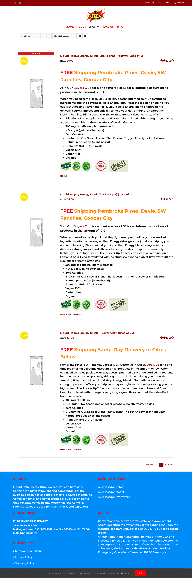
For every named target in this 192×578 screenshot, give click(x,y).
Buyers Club (82, 88)
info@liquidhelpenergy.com (30, 520)
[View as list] (85, 36)
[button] (122, 26)
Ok (140, 573)
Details (64, 176)
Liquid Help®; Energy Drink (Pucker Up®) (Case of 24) (97, 333)
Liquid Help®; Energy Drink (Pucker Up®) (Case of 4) (96, 194)
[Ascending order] (49, 36)
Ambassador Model (111, 492)
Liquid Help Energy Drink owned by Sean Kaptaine (47, 487)
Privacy (123, 573)
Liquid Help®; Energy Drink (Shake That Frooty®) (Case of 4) (101, 55)
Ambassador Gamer (111, 487)
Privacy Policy (23, 557)
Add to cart (66, 314)
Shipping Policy (24, 563)
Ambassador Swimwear (114, 496)
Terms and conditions (28, 550)
